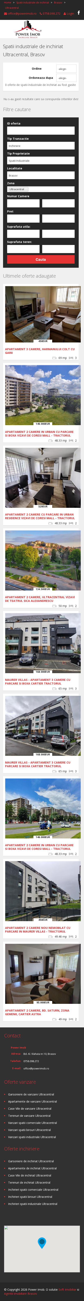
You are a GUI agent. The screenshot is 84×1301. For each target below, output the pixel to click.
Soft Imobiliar (67, 1289)
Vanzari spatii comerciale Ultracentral (32, 1123)
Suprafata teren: (19, 242)
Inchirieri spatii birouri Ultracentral (30, 1197)
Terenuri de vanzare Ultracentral (29, 1116)
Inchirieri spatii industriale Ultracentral (32, 1204)
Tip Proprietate (18, 153)
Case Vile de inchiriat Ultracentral (29, 1175)
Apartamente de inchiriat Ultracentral (32, 1168)
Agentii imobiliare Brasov (20, 1294)
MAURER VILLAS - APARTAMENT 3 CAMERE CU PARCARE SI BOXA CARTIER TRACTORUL (37, 681)
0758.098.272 (51, 13)
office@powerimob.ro (21, 13)
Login (70, 13)
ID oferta (13, 123)
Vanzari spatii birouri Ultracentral (29, 1130)
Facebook (79, 13)
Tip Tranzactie (18, 139)
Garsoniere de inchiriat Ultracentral (31, 1161)
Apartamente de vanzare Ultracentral (32, 1101)
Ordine (37, 68)
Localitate (14, 168)
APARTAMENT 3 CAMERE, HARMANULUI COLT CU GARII (40, 351)
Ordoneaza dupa (41, 78)
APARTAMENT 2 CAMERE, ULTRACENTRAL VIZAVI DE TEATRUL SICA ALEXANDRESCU (40, 599)
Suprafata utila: (18, 227)
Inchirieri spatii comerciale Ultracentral (33, 1190)
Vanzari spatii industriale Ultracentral (32, 1137)
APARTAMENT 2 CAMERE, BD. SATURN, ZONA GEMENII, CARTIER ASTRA (37, 1012)
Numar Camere (18, 196)
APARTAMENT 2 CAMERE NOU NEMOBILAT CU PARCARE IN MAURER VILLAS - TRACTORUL (37, 929)
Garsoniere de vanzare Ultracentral (31, 1094)
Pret (10, 211)
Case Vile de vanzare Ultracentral (29, 1108)
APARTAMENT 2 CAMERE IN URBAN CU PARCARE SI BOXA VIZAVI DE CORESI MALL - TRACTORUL (39, 433)
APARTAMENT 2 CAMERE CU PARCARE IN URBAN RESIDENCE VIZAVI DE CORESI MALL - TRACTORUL (40, 516)
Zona (10, 183)
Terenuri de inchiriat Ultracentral (29, 1182)
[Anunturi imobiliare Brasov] (27, 29)
